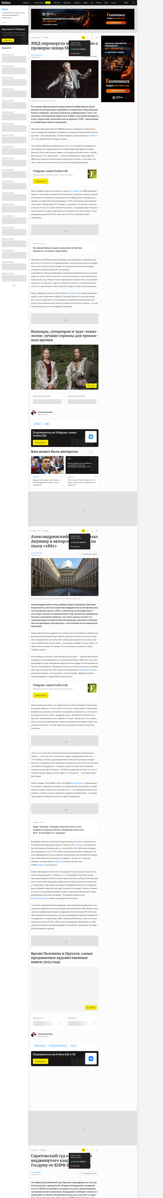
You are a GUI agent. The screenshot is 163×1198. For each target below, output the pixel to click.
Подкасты (77, 3)
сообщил (78, 809)
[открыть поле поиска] (133, 2)
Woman (98, 3)
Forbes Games (41, 3)
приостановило (42, 863)
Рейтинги (57, 3)
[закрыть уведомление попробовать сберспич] (88, 44)
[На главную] (6, 3)
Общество (36, 441)
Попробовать (75, 53)
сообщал (75, 191)
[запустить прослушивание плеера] (88, 37)
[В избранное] (61, 441)
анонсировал (78, 747)
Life (92, 3)
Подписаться (41, 181)
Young (113, 3)
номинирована (85, 634)
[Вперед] (102, 365)
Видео (85, 3)
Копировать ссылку (90, 56)
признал (59, 826)
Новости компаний (39, 1061)
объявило (41, 829)
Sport (106, 3)
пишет (86, 1188)
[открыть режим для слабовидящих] (83, 37)
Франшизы (67, 3)
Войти (126, 3)
